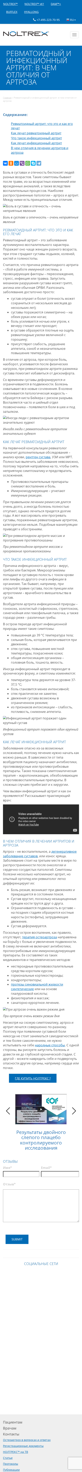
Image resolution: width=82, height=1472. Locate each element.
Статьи (8, 1458)
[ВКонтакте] (5, 163)
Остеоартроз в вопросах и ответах (27, 1440)
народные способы (50, 1045)
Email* (46, 1168)
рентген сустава (38, 457)
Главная (7, 97)
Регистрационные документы (23, 1446)
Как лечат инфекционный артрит (36, 143)
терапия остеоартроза (39, 937)
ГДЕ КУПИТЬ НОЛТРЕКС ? (33, 1078)
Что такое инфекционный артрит (36, 138)
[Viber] (22, 163)
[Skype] (33, 163)
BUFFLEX (11, 12)
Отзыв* (9, 1184)
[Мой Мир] (16, 163)
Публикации (11, 1470)
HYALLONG (31, 12)
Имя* (7, 1168)
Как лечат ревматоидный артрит (36, 133)
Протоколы (10, 1464)
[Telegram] (38, 163)
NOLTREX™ (10, 4)
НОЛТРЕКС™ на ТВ (15, 1452)
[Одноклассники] (11, 163)
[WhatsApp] (27, 163)
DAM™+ (56, 4)
